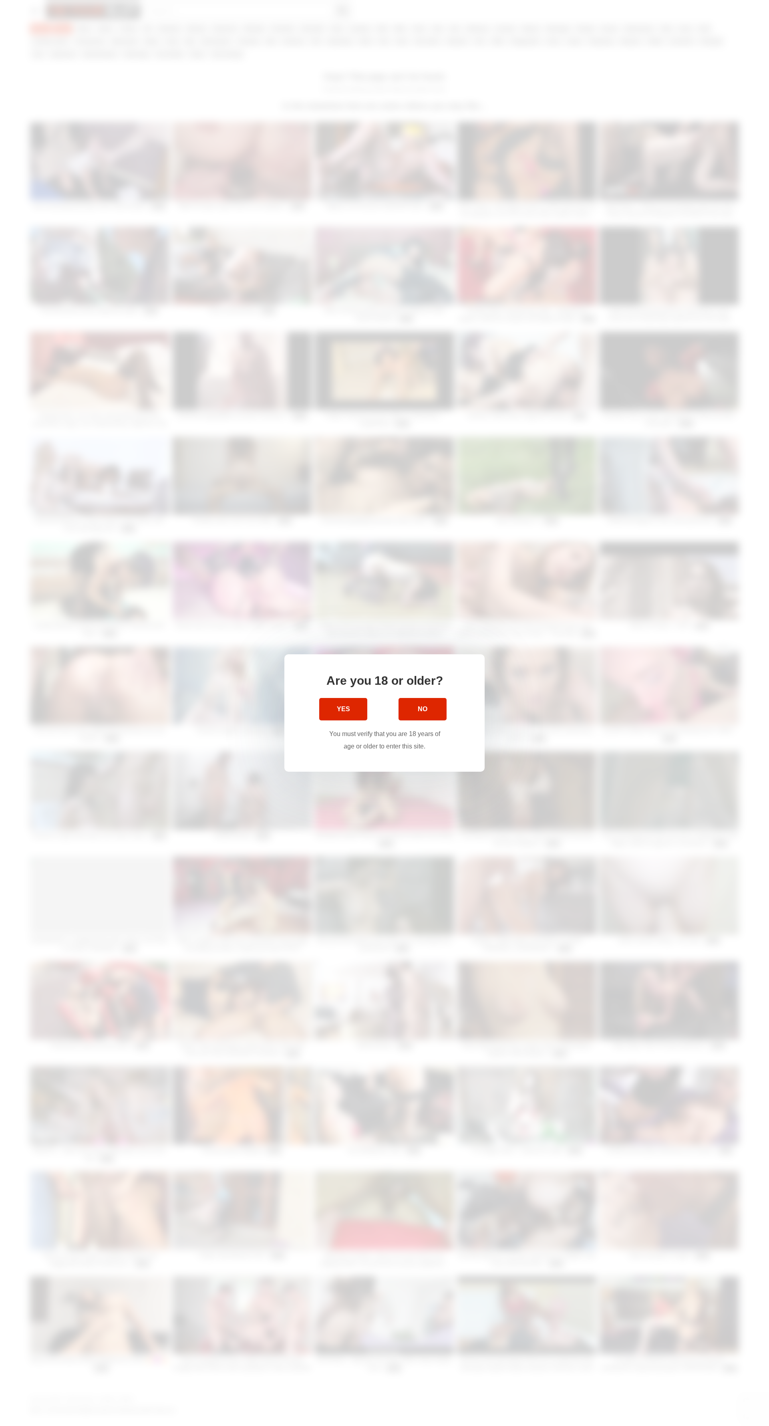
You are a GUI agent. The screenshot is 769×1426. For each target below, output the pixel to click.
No (422, 709)
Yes (343, 709)
